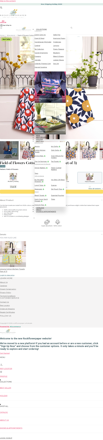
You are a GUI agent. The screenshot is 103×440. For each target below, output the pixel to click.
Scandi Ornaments (41, 53)
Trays (36, 173)
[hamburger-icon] (63, 29)
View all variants (94, 189)
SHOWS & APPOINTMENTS (46, 212)
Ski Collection (39, 49)
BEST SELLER (5, 388)
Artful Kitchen (39, 143)
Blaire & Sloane (58, 56)
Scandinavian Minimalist (43, 42)
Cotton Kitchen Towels (40, 151)
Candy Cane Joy (40, 35)
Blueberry (56, 53)
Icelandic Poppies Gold (43, 64)
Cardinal (37, 46)
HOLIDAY (3, 396)
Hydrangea (57, 42)
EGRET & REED (41, 127)
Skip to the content (8, 1)
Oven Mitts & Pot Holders (57, 157)
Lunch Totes (39, 185)
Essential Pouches (57, 195)
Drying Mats (39, 156)
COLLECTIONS (41, 29)
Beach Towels (40, 195)
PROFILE (3, 376)
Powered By (10, 327)
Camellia (38, 60)
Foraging (38, 56)
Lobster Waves (58, 60)
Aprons (37, 146)
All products (11, 35)
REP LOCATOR (3, 21)
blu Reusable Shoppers (39, 180)
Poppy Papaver (58, 49)
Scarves (54, 185)
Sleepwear (38, 189)
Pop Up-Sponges (41, 161)
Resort (37, 192)
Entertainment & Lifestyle (42, 164)
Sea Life (56, 64)
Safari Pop (56, 35)
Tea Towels (55, 161)
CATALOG (4, 412)
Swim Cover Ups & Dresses (41, 200)
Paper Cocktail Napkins (56, 169)
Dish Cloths (55, 150)
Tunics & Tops (39, 205)
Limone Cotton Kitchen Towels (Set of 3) (12, 270)
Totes (53, 199)
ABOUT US (4, 420)
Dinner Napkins (40, 168)
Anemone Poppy (59, 38)
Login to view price (7, 275)
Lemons (56, 46)
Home (2, 35)
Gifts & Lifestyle (39, 176)
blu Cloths (54, 146)
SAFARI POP (40, 95)
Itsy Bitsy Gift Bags (58, 180)
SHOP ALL (40, 141)
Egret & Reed (39, 38)
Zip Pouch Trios (56, 189)
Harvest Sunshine (41, 67)
